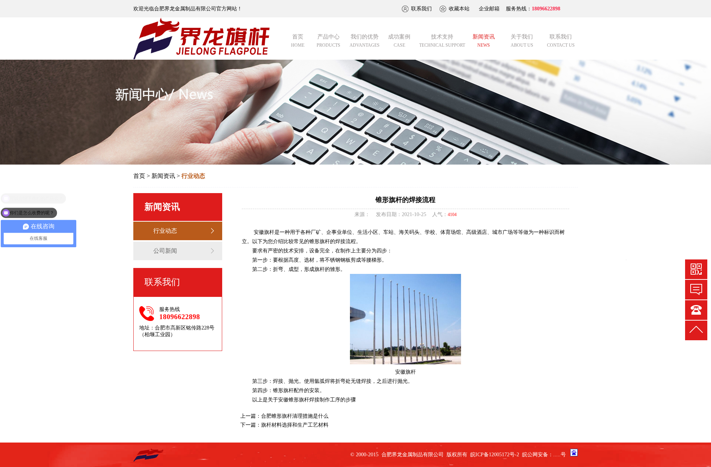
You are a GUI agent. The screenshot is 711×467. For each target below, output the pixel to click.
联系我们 (421, 8)
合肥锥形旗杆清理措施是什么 (294, 416)
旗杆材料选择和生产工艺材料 (294, 425)
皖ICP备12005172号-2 (494, 454)
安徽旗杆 (264, 232)
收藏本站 (459, 8)
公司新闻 (165, 251)
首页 (139, 176)
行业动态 (165, 231)
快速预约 (696, 289)
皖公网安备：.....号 (544, 454)
